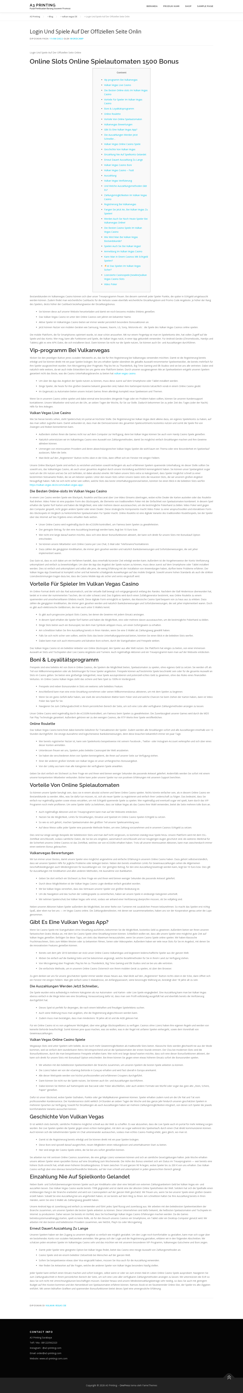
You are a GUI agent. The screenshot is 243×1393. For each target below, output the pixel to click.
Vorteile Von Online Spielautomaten (123, 119)
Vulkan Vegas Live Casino (117, 85)
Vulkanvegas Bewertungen (118, 124)
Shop (188, 6)
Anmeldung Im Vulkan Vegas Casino (123, 251)
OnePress (125, 1385)
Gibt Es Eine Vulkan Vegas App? (120, 129)
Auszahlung (110, 175)
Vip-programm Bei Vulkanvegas (121, 79)
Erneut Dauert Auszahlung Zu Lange (123, 159)
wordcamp (77, 38)
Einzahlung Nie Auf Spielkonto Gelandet (125, 154)
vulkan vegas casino (125, 373)
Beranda (152, 6)
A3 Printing (43, 5)
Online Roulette (112, 113)
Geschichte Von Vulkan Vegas (119, 149)
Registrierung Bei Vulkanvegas (120, 204)
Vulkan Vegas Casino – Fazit (119, 170)
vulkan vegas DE (56, 1305)
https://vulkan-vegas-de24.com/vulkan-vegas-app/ (56, 484)
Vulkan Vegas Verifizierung (118, 180)
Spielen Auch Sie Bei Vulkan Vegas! (122, 246)
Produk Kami (171, 6)
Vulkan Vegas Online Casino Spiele (122, 144)
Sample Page (205, 6)
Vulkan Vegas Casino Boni (118, 165)
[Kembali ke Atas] (229, 1377)
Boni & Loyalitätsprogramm (119, 108)
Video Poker (110, 284)
